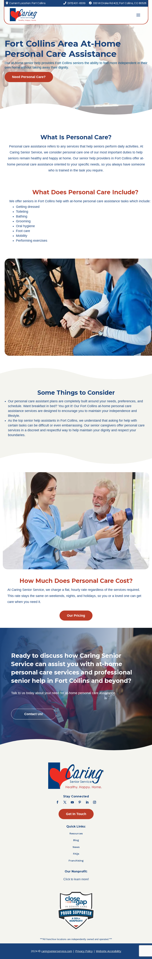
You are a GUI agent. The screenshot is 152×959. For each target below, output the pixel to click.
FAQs (76, 853)
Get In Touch (76, 814)
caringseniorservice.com (56, 951)
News (76, 847)
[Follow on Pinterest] (80, 802)
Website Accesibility (108, 951)
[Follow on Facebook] (57, 802)
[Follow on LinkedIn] (87, 802)
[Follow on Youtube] (72, 802)
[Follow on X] (65, 802)
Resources (76, 833)
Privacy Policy (84, 951)
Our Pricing (76, 615)
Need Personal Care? (29, 77)
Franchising (76, 860)
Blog (76, 840)
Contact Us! (33, 714)
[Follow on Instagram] (95, 802)
